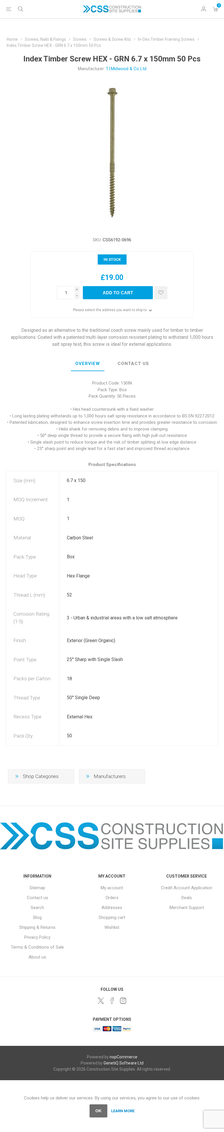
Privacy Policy (37, 937)
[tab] (87, 364)
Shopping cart (112, 917)
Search (37, 907)
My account (112, 887)
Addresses (112, 907)
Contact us (37, 897)
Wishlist (111, 927)
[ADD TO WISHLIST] (160, 292)
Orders (112, 897)
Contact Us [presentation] (133, 363)
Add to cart (118, 292)
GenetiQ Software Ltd (124, 1063)
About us (37, 957)
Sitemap (37, 887)
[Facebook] (112, 1000)
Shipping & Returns (37, 927)
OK (98, 1110)
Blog (37, 917)
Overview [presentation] (87, 363)
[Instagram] (123, 1000)
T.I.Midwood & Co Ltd (126, 68)
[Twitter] (101, 1000)
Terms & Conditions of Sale (37, 947)
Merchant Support (186, 907)
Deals (186, 897)
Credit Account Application (186, 887)
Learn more (122, 1111)
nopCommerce (123, 1057)
